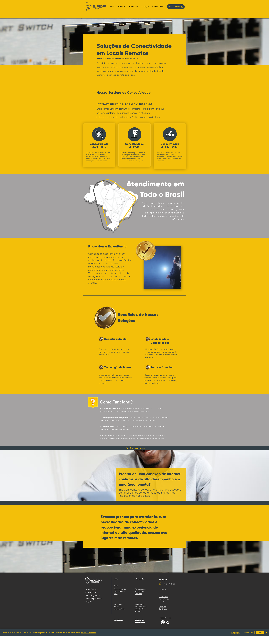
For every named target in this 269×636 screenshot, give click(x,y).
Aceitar (260, 633)
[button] (145, 6)
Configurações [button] (235, 633)
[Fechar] (266, 632)
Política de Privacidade (88, 633)
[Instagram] (163, 622)
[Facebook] (168, 622)
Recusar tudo (248, 633)
